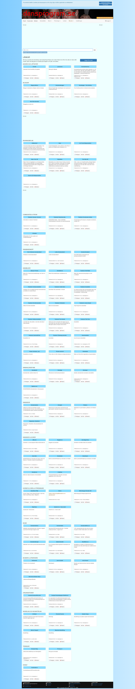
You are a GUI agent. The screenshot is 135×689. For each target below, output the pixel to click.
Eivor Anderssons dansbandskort (34, 252)
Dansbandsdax (60, 525)
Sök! (95, 50)
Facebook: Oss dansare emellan (85, 217)
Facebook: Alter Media (85, 270)
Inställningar (79, 21)
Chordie (34, 66)
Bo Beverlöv (34, 560)
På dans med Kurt (60, 351)
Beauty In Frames (34, 270)
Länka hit (72, 685)
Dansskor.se (34, 472)
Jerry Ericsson (85, 560)
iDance (59, 490)
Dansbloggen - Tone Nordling (85, 85)
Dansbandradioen (34, 525)
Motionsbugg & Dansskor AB (85, 490)
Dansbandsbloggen (60, 85)
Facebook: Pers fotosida (60, 319)
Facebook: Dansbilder (85, 286)
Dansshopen (85, 456)
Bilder (36, 21)
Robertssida (85, 351)
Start (24, 21)
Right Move (34, 507)
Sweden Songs (85, 614)
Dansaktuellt (34, 370)
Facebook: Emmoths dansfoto (34, 303)
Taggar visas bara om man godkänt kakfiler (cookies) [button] (35, 52)
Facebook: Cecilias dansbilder (34, 286)
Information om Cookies (98, 683)
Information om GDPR (97, 685)
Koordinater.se (34, 667)
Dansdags (60, 370)
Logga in (108, 21)
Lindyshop (60, 472)
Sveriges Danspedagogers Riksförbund (59, 595)
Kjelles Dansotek (59, 541)
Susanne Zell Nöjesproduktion (34, 175)
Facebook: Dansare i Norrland (34, 217)
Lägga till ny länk (88, 60)
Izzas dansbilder (85, 335)
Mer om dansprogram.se (75, 683)
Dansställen (43, 21)
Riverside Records (60, 614)
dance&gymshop (85, 439)
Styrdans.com (34, 386)
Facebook (49, 683)
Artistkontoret (34, 143)
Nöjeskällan (59, 159)
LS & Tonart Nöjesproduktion (85, 143)
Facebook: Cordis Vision (60, 286)
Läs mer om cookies (105, 2)
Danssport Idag (34, 648)
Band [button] (49, 21)
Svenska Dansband (85, 252)
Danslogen (85, 370)
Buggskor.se (59, 439)
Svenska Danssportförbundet (34, 595)
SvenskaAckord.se (85, 66)
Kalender (30, 21)
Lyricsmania (59, 66)
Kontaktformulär (27, 686)
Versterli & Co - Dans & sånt (60, 507)
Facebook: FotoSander (60, 303)
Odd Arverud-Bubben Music (34, 576)
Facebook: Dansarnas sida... (60, 217)
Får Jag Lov (59, 648)
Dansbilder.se (60, 270)
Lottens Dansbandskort (60, 252)
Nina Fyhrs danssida (34, 101)
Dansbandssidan (34, 405)
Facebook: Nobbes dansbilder (34, 319)
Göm (32, 78)
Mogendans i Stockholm (34, 421)
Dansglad (60, 405)
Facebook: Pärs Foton (85, 319)
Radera (37, 78)
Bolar (60, 143)
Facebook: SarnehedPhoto (34, 335)
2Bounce (34, 439)
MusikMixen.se (85, 541)
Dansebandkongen (34, 541)
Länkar (64, 21)
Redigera (27, 78)
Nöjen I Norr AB (34, 159)
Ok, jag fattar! (105, 4)
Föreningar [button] (57, 21)
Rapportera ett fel (105, 17)
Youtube (49, 685)
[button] (71, 21)
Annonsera (72, 686)
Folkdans (85, 405)
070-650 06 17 (27, 685)
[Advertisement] (60, 36)
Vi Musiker (34, 233)
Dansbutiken (60, 456)
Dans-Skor (34, 456)
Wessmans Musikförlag (60, 630)
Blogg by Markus (34, 85)
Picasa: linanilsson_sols (34, 351)
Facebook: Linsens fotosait (85, 303)
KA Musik (34, 614)
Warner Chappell (34, 630)
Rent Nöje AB (85, 159)
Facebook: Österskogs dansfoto (60, 335)
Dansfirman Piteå (34, 490)
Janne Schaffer (60, 560)
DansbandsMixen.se (85, 525)
